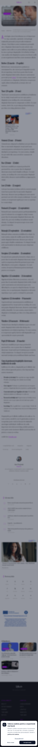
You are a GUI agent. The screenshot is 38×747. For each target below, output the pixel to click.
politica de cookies (13, 734)
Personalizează (19, 738)
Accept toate (27, 742)
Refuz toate (10, 742)
